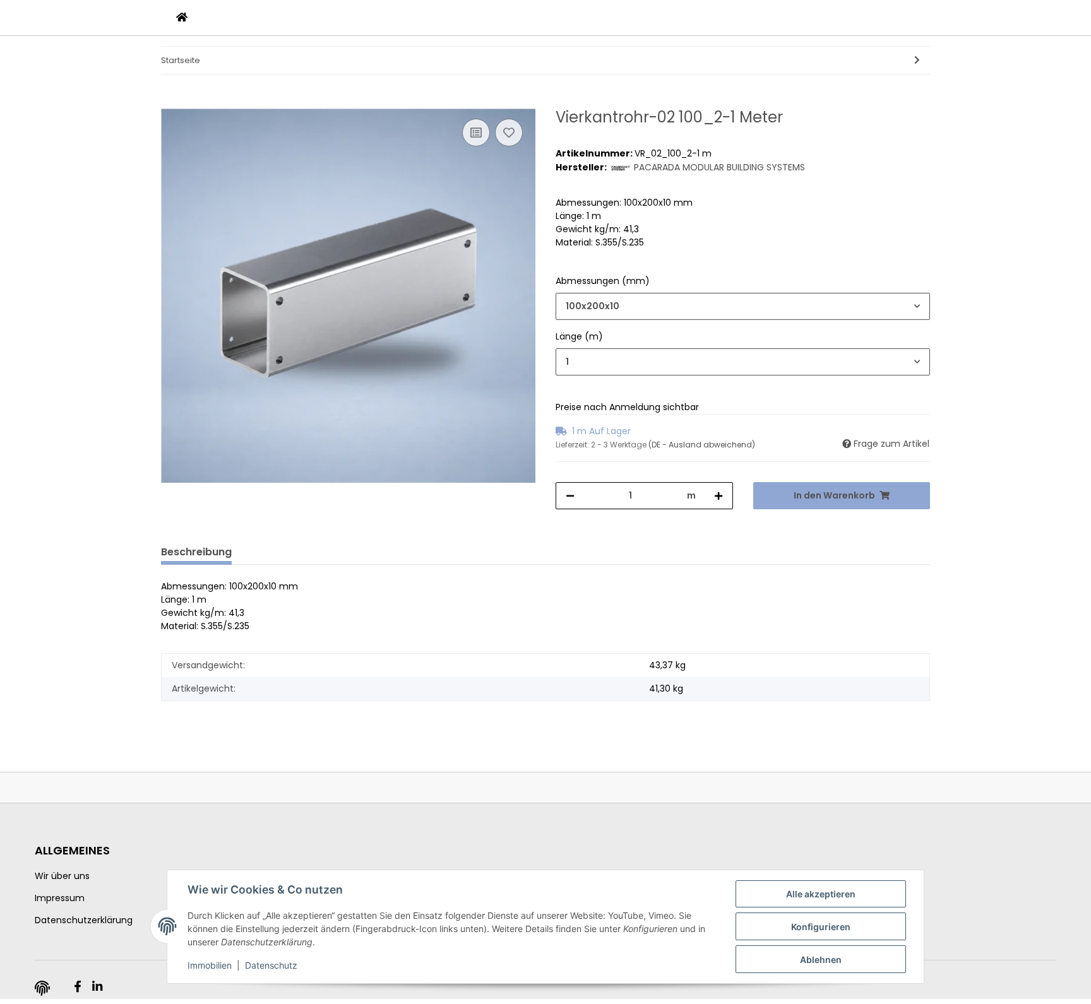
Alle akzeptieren (821, 894)
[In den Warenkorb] (171, 102)
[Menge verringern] (570, 496)
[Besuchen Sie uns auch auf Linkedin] (97, 987)
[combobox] (743, 306)
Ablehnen (821, 959)
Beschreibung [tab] (196, 552)
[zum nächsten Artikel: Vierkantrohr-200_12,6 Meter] (917, 60)
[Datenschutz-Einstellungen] (42, 988)
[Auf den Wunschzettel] (509, 132)
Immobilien (210, 965)
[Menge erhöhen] (718, 496)
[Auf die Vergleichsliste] (476, 132)
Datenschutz (271, 965)
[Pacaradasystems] (182, 17)
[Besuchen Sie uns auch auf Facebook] (77, 987)
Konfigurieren (820, 926)
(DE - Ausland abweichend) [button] (701, 444)
